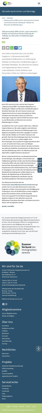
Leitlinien (5, 331)
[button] (3, 48)
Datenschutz (6, 356)
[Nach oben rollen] (39, 410)
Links (3, 394)
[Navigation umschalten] (39, 3)
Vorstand (5, 336)
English (8, 406)
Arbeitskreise (6, 338)
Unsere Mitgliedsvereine (9, 313)
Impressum (5, 353)
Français (15, 406)
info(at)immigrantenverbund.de (15, 285)
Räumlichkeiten (6, 386)
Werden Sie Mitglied (8, 316)
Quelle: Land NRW (8, 206)
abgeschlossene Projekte (10, 376)
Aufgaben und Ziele (8, 328)
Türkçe (28, 406)
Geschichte (5, 326)
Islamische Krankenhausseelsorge (12, 366)
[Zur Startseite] (7, 3)
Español (21, 406)
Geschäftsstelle (7, 341)
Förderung (5, 388)
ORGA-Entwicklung (7, 368)
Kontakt (12, 299)
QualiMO (4, 371)
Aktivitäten (5, 333)
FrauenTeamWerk (7, 374)
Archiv (4, 399)
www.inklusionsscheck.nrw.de (21, 185)
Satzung (4, 344)
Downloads (5, 391)
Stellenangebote (7, 396)
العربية (34, 406)
